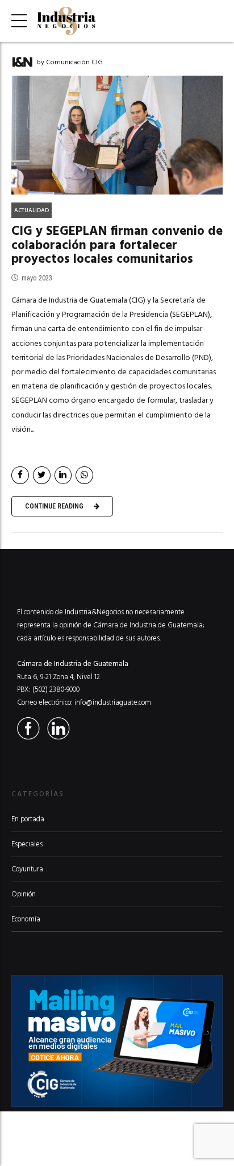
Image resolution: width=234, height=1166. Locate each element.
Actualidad (31, 210)
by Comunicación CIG (70, 62)
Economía (25, 919)
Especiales (27, 844)
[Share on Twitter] (42, 475)
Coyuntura (27, 869)
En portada (27, 819)
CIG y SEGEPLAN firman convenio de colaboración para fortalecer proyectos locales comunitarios (117, 245)
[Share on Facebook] (20, 475)
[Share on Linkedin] (63, 475)
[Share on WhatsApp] (84, 475)
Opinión (23, 894)
